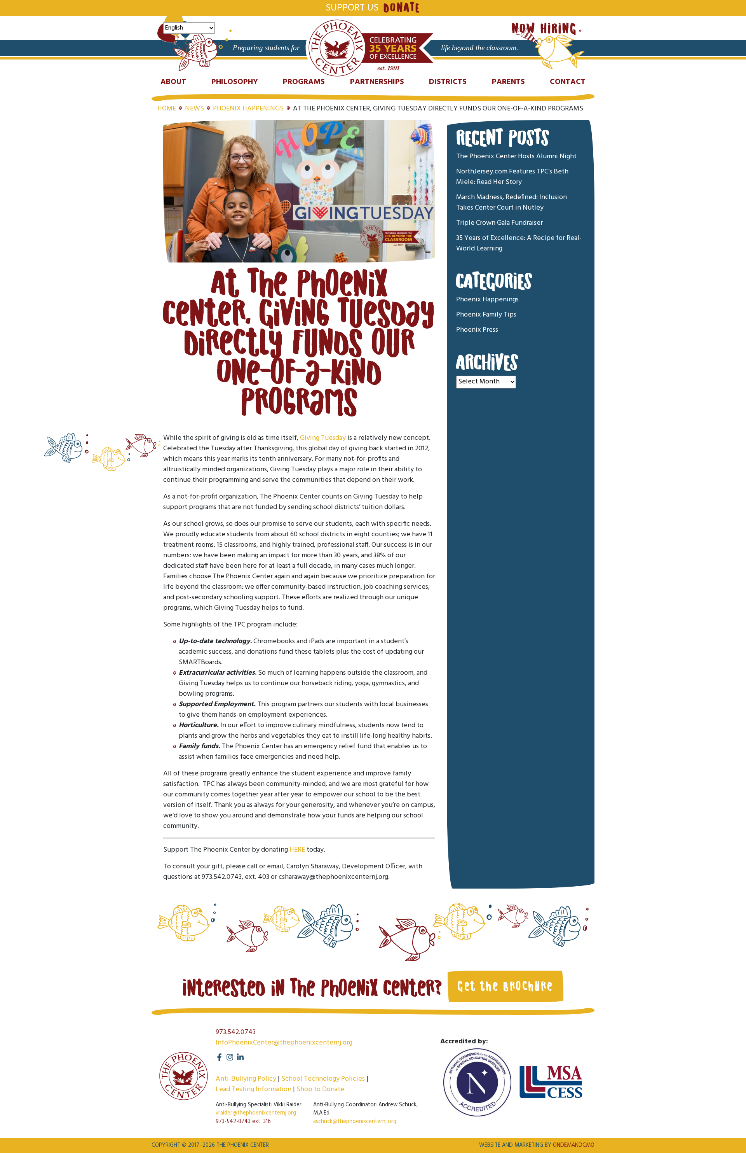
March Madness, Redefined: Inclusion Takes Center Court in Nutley (511, 202)
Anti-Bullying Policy (246, 1079)
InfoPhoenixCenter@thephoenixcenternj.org (284, 1042)
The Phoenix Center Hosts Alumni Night (516, 156)
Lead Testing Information (253, 1089)
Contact (568, 82)
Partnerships (377, 82)
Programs (304, 82)
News (194, 108)
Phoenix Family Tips (486, 314)
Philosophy (234, 82)
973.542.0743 (236, 1032)
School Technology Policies (323, 1079)
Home (166, 108)
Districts (448, 82)
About (173, 82)
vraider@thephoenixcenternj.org (256, 1113)
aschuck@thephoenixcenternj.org (354, 1121)
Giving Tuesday (323, 438)
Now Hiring (544, 29)
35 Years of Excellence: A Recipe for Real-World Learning (519, 243)
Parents (508, 82)
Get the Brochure (505, 986)
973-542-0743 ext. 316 (243, 1121)
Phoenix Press (477, 330)
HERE (297, 850)
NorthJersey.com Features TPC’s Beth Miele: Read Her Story (512, 177)
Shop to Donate (320, 1089)
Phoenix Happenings (248, 108)
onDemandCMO (573, 1145)
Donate (401, 8)
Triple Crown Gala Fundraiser (499, 223)
